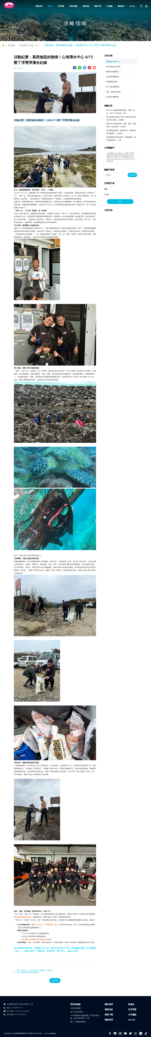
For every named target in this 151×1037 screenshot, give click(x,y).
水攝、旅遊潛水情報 (113, 92)
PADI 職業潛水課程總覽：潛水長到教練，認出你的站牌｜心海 (84, 1016)
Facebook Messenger (140, 1033)
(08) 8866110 (17, 1007)
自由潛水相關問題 (112, 97)
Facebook (109, 1033)
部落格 (50, 6)
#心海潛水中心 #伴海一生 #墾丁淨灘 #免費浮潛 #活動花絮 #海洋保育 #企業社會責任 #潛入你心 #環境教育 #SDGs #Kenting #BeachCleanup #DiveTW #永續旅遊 (120, 157)
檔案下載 (97, 6)
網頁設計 (53, 1033)
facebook (74, 67)
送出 (120, 201)
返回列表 (55, 980)
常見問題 (61, 6)
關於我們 (39, 6)
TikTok (145, 1033)
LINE (79, 67)
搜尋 (141, 6)
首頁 (3, 45)
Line (115, 1033)
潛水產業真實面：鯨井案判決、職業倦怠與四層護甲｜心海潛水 (121, 131)
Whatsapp (135, 1033)
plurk (94, 67)
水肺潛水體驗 (75, 1008)
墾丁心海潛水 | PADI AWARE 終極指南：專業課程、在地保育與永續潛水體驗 (34, 971)
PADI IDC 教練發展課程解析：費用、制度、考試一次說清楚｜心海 (120, 111)
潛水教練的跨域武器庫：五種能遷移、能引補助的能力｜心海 (121, 138)
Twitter (130, 1033)
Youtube (125, 1033)
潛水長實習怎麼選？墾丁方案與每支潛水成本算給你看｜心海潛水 (121, 118)
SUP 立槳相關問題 (112, 87)
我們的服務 (73, 6)
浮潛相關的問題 (111, 82)
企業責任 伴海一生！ (30, 45)
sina (89, 67)
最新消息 (86, 6)
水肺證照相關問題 (112, 77)
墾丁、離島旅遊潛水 (78, 1021)
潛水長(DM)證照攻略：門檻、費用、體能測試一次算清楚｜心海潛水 (121, 125)
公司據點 (109, 6)
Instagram (120, 1033)
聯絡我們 (121, 6)
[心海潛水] (11, 5)
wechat (132, 6)
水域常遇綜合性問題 (113, 66)
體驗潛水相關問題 (112, 71)
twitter (84, 67)
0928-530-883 (20, 1014)
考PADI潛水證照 (76, 1012)
